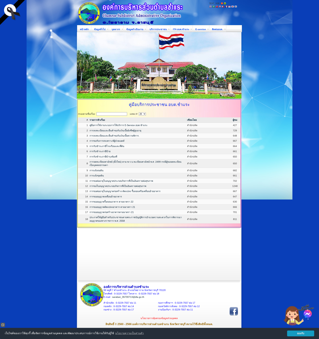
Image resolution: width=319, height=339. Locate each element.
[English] (220, 6)
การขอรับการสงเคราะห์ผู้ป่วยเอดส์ (107, 140)
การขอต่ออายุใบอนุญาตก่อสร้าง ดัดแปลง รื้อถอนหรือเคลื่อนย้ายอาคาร (125, 191)
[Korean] (235, 6)
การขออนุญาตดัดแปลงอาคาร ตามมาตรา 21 (112, 207)
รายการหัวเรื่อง (97, 120)
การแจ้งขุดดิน (97, 175)
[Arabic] (213, 6)
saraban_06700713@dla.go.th (128, 297)
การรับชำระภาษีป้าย (100, 151)
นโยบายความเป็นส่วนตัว (129, 333)
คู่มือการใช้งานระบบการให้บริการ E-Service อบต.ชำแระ (119, 125)
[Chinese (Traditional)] (216, 6)
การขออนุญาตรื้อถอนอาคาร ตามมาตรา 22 (111, 201)
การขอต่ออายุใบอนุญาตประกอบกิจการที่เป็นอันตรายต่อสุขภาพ (121, 181)
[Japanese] (232, 6)
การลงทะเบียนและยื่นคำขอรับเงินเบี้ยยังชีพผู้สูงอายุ (115, 130)
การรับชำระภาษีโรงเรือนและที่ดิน (107, 146)
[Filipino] (223, 6)
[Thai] (210, 6)
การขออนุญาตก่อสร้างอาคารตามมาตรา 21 (112, 212)
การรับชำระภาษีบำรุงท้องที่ (103, 156)
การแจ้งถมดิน (97, 170)
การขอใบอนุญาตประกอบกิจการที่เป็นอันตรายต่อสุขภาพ (118, 186)
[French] (226, 6)
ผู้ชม (235, 120)
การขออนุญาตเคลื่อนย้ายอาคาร (106, 196)
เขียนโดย (192, 120)
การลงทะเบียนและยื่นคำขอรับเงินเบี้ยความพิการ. (114, 135)
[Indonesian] (229, 6)
